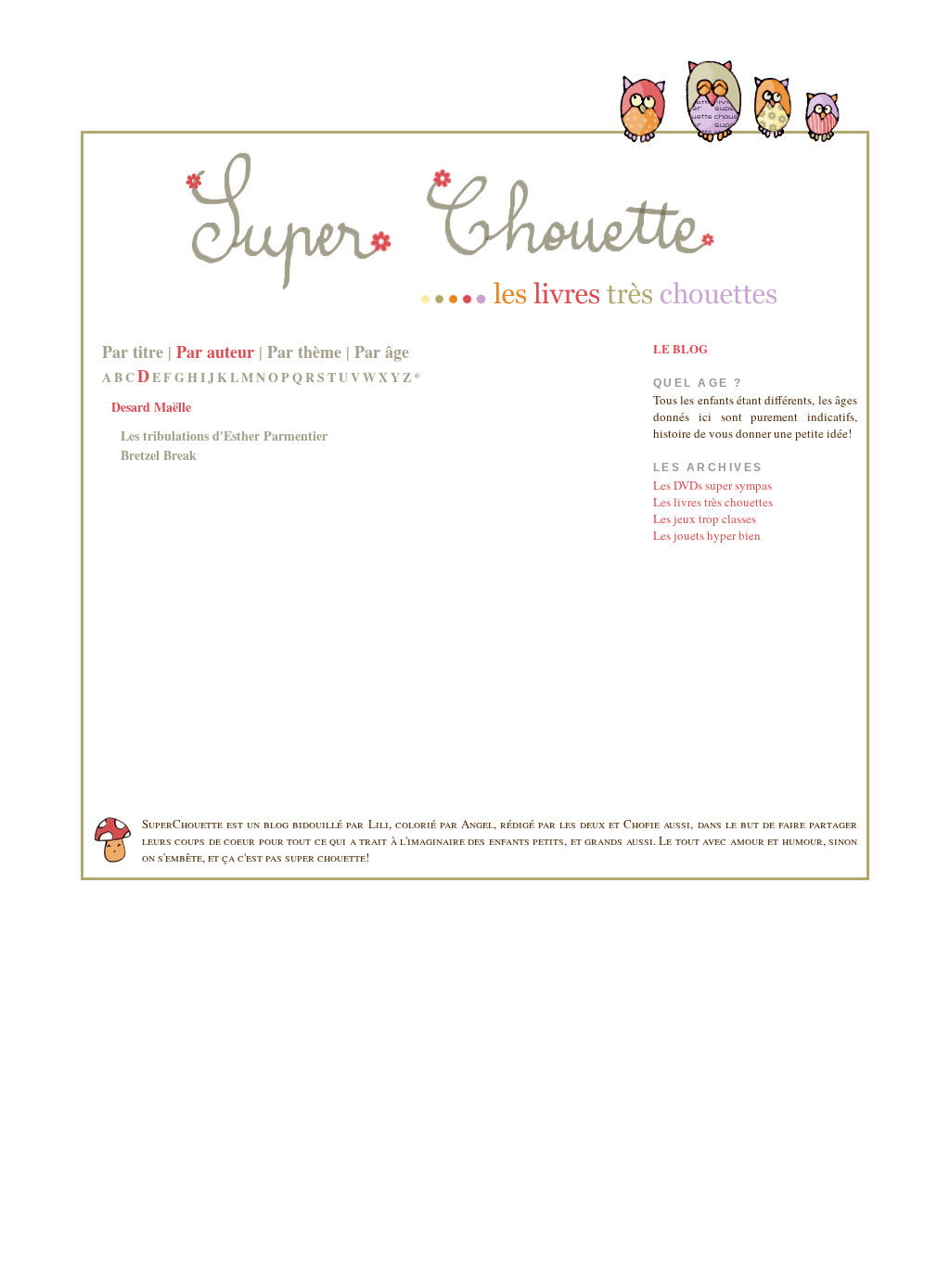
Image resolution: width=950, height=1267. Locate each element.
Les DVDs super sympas (712, 485)
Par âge (381, 351)
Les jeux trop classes (704, 518)
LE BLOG (680, 348)
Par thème (304, 351)
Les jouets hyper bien (707, 535)
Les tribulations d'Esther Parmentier (224, 435)
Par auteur (215, 351)
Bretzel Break (159, 455)
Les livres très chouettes (713, 501)
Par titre (132, 351)
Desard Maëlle (151, 406)
